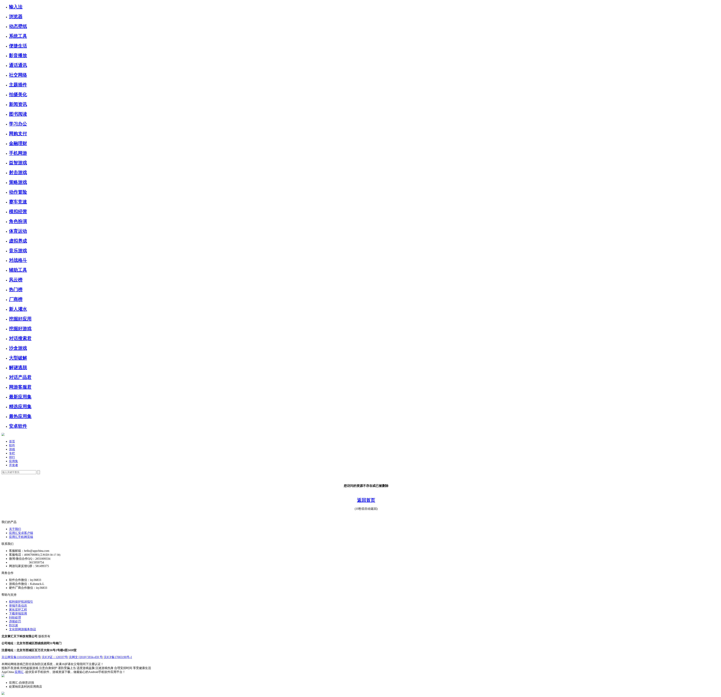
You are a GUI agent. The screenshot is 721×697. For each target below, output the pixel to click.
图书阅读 (18, 114)
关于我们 (15, 529)
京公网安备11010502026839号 (21, 657)
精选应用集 (20, 406)
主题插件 (18, 84)
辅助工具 (18, 270)
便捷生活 (18, 45)
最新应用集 (20, 396)
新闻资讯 (18, 104)
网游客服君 (20, 387)
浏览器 (16, 16)
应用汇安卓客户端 (21, 532)
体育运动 (18, 231)
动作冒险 (18, 192)
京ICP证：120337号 (55, 657)
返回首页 (366, 500)
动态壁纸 (18, 26)
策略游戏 (18, 182)
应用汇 (19, 672)
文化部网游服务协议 (22, 629)
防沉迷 (13, 625)
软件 (12, 445)
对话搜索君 (20, 338)
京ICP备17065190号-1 (118, 657)
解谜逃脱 (18, 367)
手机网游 (18, 153)
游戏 (12, 449)
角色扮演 (18, 221)
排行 (12, 457)
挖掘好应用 (20, 318)
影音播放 (18, 55)
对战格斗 (18, 260)
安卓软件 (18, 426)
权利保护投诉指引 (21, 601)
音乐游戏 (18, 250)
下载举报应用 (18, 613)
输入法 (16, 6)
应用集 (13, 461)
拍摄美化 (18, 94)
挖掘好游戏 (20, 328)
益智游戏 (18, 162)
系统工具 (18, 36)
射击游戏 (18, 172)
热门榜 (16, 289)
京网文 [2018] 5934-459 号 (86, 657)
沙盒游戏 (18, 348)
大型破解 (18, 357)
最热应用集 (20, 416)
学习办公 (18, 123)
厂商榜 (16, 299)
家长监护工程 (18, 609)
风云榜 (16, 279)
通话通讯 (18, 65)
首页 (12, 441)
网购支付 (18, 133)
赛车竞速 (18, 201)
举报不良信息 (18, 605)
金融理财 (18, 143)
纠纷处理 (15, 617)
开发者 (13, 465)
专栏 (12, 453)
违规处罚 (15, 621)
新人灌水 (18, 309)
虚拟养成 (18, 240)
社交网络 (18, 75)
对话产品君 (20, 377)
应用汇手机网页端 (21, 536)
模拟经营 (18, 211)
